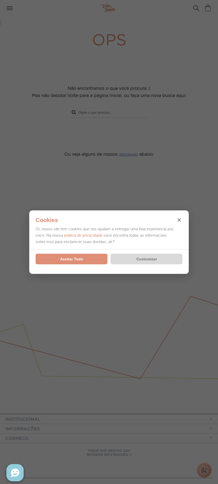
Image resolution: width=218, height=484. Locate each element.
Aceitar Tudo (71, 259)
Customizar (146, 259)
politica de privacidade (83, 235)
